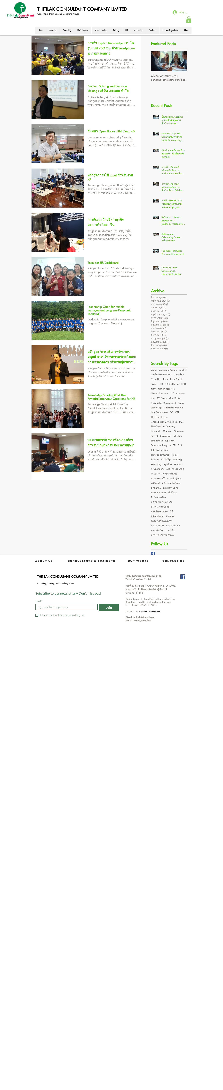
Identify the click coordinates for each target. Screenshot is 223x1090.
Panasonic (156, 431)
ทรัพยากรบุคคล (170, 487)
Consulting (156, 379)
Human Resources (160, 393)
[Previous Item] (156, 61)
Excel (165, 379)
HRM (153, 388)
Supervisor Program (161, 445)
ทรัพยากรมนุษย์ (158, 492)
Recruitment (165, 435)
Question (167, 431)
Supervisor (170, 440)
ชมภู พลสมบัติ (158, 478)
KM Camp (162, 398)
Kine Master (175, 398)
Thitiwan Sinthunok (160, 454)
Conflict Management (161, 374)
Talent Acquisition (159, 450)
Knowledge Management (163, 402)
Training (155, 459)
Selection (177, 435)
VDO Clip (166, 459)
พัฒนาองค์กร (157, 525)
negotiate (167, 464)
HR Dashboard (172, 384)
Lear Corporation (159, 412)
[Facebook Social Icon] (182, 576)
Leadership (156, 407)
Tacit (180, 445)
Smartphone (157, 440)
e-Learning (156, 464)
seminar (178, 464)
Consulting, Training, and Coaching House (58, 13)
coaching (177, 459)
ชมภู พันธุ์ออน (174, 478)
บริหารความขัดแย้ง (160, 506)
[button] (188, 19)
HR (161, 384)
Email (38, 601)
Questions (179, 431)
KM (153, 398)
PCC (181, 421)
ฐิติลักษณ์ (155, 483)
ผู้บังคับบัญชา (157, 516)
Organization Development (164, 421)
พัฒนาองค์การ (173, 525)
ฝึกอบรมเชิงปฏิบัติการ (162, 520)
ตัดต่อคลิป (156, 487)
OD (171, 412)
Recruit (154, 435)
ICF (172, 393)
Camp (154, 369)
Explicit (154, 384)
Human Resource (166, 388)
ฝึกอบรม (170, 516)
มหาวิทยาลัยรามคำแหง (162, 535)
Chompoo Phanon (168, 369)
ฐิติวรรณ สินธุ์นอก (171, 483)
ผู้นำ (172, 511)
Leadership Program (173, 407)
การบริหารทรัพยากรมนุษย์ (164, 473)
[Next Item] (181, 61)
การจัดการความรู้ (175, 468)
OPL (177, 412)
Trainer (174, 454)
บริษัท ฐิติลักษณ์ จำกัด (162, 502)
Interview (180, 393)
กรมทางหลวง (157, 468)
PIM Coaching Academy (163, 426)
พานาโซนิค (157, 530)
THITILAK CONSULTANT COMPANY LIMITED (82, 9)
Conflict (182, 369)
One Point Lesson (159, 417)
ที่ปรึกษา (172, 492)
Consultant (179, 374)
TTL (174, 445)
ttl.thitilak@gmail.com (144, 617)
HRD (183, 384)
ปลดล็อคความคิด (159, 511)
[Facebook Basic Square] (153, 553)
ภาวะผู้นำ (169, 530)
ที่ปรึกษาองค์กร (158, 497)
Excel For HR (176, 379)
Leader (181, 402)
